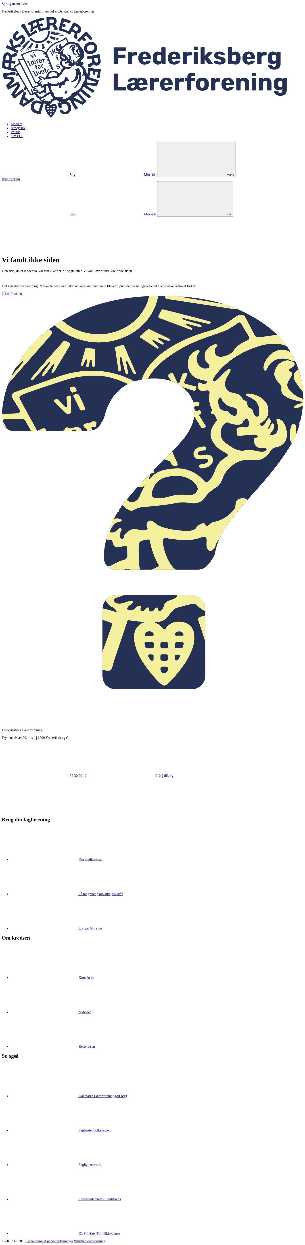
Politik (15, 132)
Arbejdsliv (18, 128)
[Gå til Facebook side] (35, 810)
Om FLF (17, 136)
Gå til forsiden (12, 294)
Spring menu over (14, 4)
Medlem (16, 124)
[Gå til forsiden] (152, 116)
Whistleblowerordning (89, 1241)
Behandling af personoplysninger (49, 1241)
